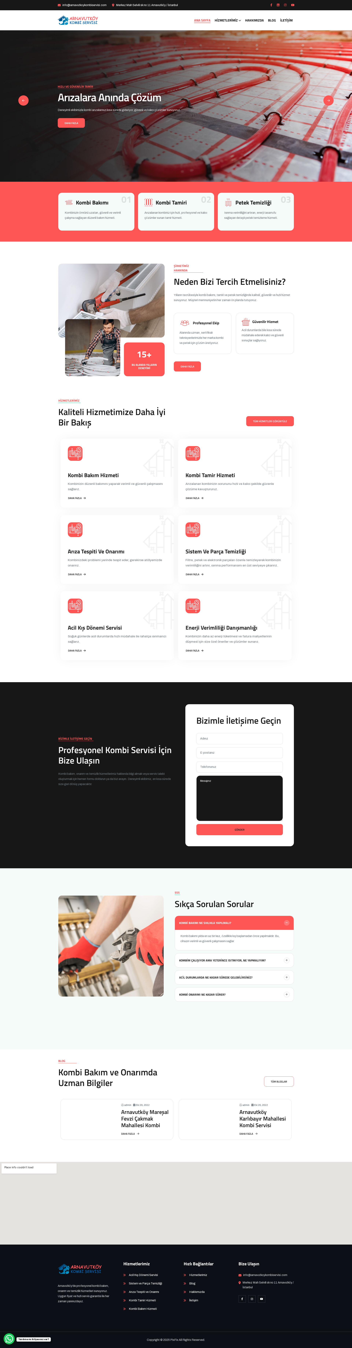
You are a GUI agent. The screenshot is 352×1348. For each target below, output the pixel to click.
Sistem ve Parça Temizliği (216, 551)
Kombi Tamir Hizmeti (210, 475)
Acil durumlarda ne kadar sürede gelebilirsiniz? (215, 977)
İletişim (286, 20)
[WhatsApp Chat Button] (9, 1338)
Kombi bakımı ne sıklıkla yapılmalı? (205, 923)
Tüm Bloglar (279, 1081)
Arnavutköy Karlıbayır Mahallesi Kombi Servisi (144, 1118)
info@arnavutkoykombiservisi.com (85, 5)
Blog (272, 20)
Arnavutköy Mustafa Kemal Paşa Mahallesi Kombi (263, 1118)
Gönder (240, 830)
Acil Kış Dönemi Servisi (95, 627)
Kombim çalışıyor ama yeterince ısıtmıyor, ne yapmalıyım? (222, 960)
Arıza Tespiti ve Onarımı (96, 551)
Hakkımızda (254, 20)
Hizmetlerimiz (226, 20)
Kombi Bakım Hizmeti (93, 475)
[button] (328, 100)
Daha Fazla (71, 123)
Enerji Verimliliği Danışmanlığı (221, 627)
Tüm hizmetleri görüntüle (270, 421)
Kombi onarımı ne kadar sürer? (202, 994)
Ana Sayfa (202, 20)
